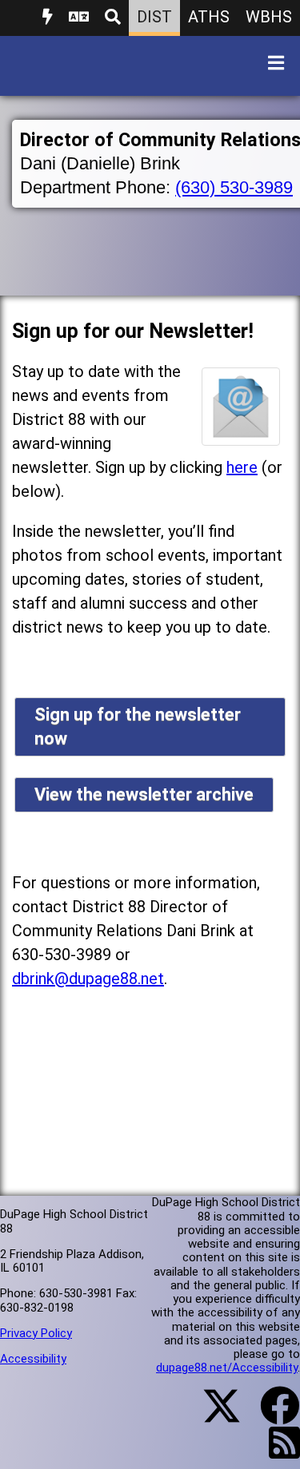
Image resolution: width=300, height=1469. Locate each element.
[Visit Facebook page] (270, 1415)
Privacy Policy (36, 1333)
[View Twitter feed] (213, 1415)
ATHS (209, 16)
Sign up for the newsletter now (137, 726)
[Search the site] (113, 18)
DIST (154, 16)
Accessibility (33, 1359)
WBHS (269, 16)
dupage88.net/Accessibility (227, 1367)
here (242, 467)
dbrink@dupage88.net (88, 978)
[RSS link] (276, 1452)
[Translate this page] (79, 18)
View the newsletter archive (144, 794)
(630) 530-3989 (234, 187)
